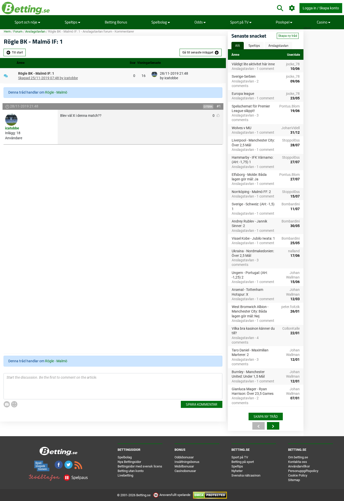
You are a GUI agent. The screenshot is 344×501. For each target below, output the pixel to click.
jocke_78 (293, 64)
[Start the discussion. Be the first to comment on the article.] (113, 386)
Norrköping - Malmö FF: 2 (251, 192)
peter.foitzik (290, 307)
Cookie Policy (297, 475)
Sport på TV (239, 22)
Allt (237, 45)
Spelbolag (159, 22)
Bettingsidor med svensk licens (140, 466)
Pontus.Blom (289, 106)
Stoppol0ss (291, 140)
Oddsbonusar (184, 457)
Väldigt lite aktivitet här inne (253, 64)
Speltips (71, 22)
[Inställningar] (292, 8)
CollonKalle (291, 328)
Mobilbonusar (184, 466)
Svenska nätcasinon (245, 475)
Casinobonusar (185, 471)
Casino (322, 22)
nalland (294, 251)
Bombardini (291, 204)
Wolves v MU (241, 128)
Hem (7, 31)
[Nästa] (273, 426)
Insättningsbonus (187, 462)
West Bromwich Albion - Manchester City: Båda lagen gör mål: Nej (250, 311)
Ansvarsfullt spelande (175, 495)
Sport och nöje (26, 22)
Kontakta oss (297, 462)
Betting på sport (242, 462)
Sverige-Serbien (244, 76)
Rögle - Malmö (56, 92)
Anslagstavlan (35, 31)
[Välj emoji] (14, 404)
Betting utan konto (131, 471)
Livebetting (125, 475)
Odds (198, 22)
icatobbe (12, 128)
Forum (17, 31)
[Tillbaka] (258, 426)
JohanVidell (290, 128)
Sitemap (294, 480)
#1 (219, 106)
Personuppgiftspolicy (303, 471)
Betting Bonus (116, 22)
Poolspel (283, 22)
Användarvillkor (299, 466)
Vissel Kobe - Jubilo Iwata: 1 (253, 238)
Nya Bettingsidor (129, 462)
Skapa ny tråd (287, 36)
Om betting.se (298, 457)
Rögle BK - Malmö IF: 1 (36, 73)
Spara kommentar (201, 404)
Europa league (243, 94)
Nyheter (237, 471)
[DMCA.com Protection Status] (210, 495)
